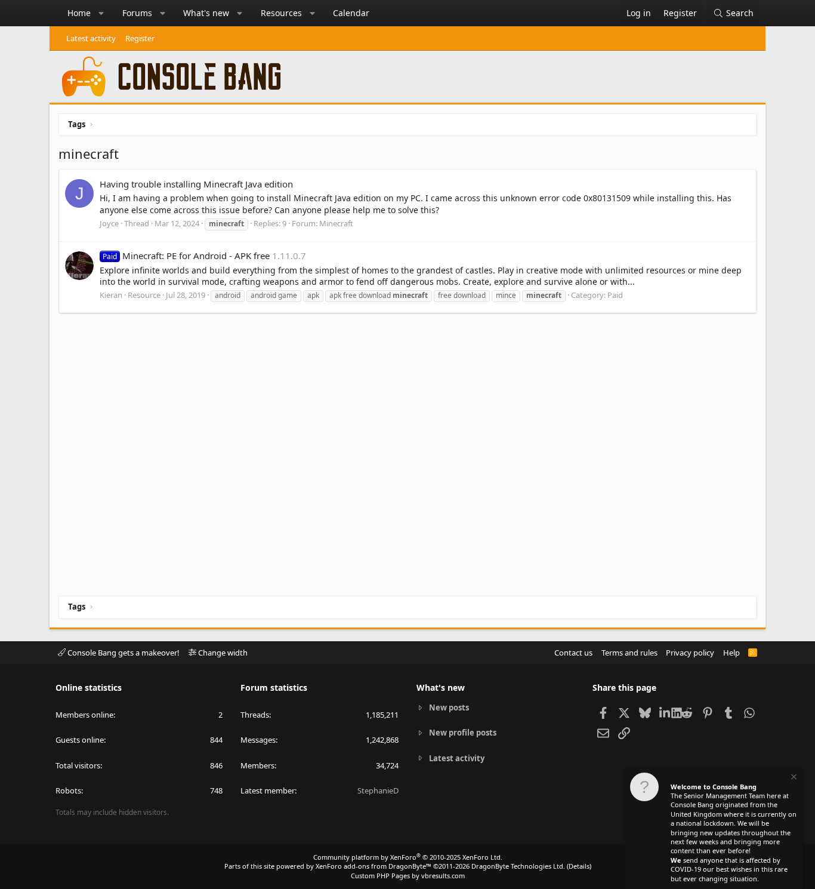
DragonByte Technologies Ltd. (518, 866)
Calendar (351, 13)
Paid (615, 295)
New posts (449, 707)
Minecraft (336, 223)
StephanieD (378, 790)
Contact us (573, 652)
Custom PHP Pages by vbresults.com (408, 875)
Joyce (109, 223)
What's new (206, 13)
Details (579, 866)
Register (140, 38)
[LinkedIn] (665, 712)
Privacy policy (690, 652)
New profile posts (462, 732)
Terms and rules (629, 652)
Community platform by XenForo (407, 857)
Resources (281, 13)
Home (79, 13)
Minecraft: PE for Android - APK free (186, 256)
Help (731, 652)
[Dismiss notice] (793, 778)
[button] (101, 13)
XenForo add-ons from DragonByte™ (373, 866)
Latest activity (91, 38)
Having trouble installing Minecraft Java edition (196, 184)
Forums (137, 13)
